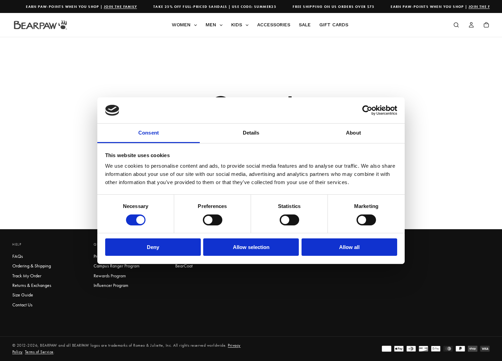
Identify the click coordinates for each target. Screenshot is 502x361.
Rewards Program (110, 276)
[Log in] (471, 25)
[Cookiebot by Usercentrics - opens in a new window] (367, 110)
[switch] (212, 219)
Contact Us (22, 305)
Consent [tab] (148, 133)
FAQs (17, 256)
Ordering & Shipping (31, 266)
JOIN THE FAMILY (117, 6)
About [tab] (353, 133)
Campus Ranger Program (117, 266)
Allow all (349, 247)
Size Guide (22, 295)
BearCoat (184, 266)
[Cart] (486, 25)
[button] (456, 25)
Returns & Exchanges (31, 285)
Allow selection (251, 247)
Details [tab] (251, 133)
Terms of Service (39, 351)
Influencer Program (111, 285)
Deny (153, 247)
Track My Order (26, 276)
